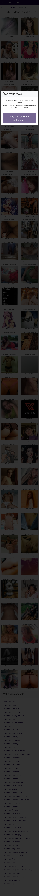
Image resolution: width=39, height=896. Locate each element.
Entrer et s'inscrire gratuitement (19, 118)
